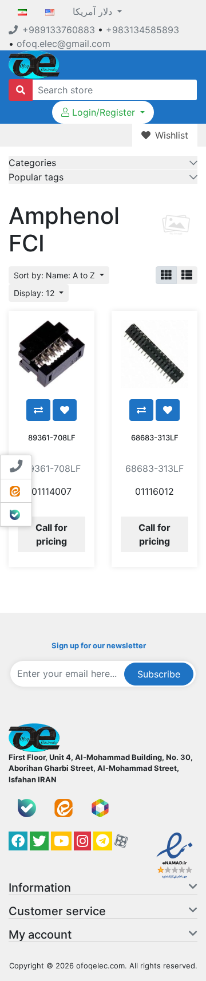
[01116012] (154, 354)
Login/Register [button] (103, 112)
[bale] (27, 808)
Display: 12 (35, 293)
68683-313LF (155, 437)
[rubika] (100, 808)
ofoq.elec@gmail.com (63, 43)
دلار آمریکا (94, 11)
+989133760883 (58, 30)
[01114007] (51, 354)
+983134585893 (142, 30)
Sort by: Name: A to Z (55, 275)
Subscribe (158, 674)
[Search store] (21, 90)
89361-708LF (52, 437)
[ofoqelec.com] (34, 63)
